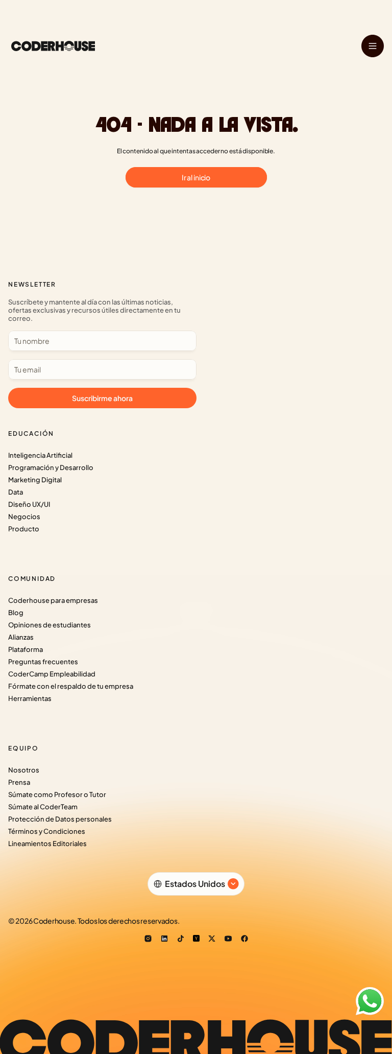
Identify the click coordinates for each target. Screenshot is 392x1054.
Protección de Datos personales (60, 819)
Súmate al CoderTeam (43, 807)
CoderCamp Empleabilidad (51, 674)
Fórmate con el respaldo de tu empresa (70, 686)
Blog (15, 612)
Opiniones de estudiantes (49, 625)
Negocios (24, 516)
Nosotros (23, 770)
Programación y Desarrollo (50, 467)
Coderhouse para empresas (53, 600)
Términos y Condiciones (46, 831)
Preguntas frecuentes (43, 662)
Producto (23, 529)
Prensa (19, 782)
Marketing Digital (35, 480)
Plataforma (25, 649)
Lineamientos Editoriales (47, 843)
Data (15, 492)
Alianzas (21, 637)
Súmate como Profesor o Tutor (57, 794)
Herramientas (30, 698)
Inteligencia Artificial (40, 455)
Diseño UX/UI (29, 504)
